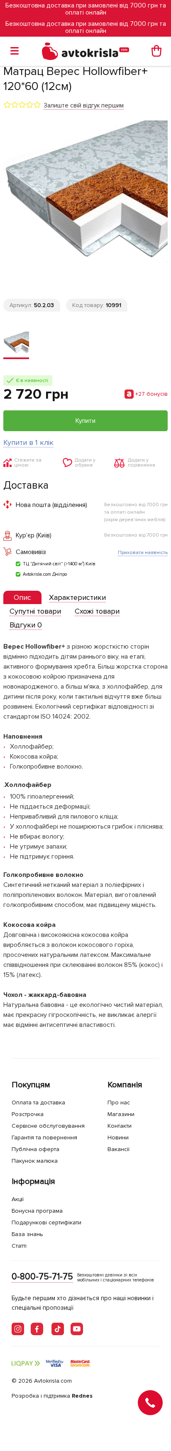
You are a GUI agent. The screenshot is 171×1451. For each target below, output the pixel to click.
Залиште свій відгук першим (84, 105)
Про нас (118, 1102)
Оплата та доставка (38, 1102)
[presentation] (22, 597)
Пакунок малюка (35, 1160)
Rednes (82, 1395)
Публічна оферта (35, 1149)
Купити (85, 421)
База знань (27, 1234)
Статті (19, 1245)
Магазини (120, 1114)
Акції (18, 1199)
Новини (118, 1137)
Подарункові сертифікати (46, 1222)
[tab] (22, 597)
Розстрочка (28, 1114)
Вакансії (118, 1149)
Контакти (119, 1125)
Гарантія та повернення (44, 1137)
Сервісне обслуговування (48, 1125)
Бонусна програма (37, 1210)
